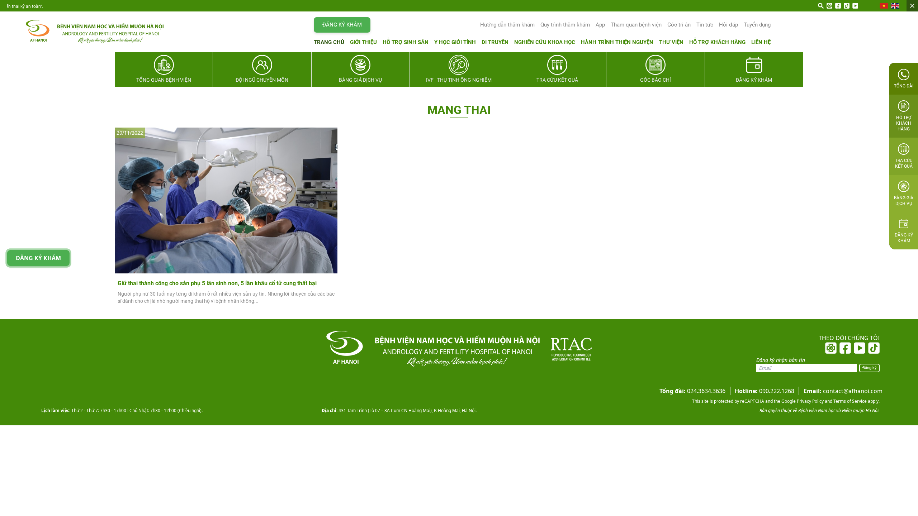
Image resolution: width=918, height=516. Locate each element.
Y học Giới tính (455, 42)
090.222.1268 (764, 391)
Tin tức (704, 25)
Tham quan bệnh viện (636, 25)
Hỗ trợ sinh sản (406, 42)
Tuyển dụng (757, 25)
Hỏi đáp (728, 25)
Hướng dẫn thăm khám (507, 25)
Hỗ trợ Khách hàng (717, 42)
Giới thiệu (363, 42)
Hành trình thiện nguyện (617, 42)
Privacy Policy (810, 401)
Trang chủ (329, 42)
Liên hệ (761, 42)
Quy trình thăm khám (565, 25)
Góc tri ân (679, 25)
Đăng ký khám (342, 25)
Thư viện (671, 42)
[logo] (87, 31)
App (600, 25)
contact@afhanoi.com (843, 391)
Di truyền (495, 42)
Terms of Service (849, 401)
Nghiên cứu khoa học (544, 42)
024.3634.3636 (692, 391)
